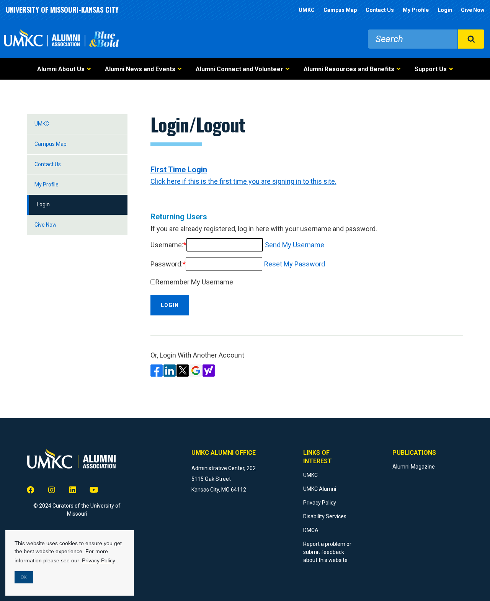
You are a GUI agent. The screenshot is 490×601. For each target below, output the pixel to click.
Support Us (431, 69)
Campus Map (340, 10)
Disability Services (324, 516)
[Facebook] (30, 490)
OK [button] (24, 577)
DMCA (310, 530)
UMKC (307, 10)
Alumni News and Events (140, 69)
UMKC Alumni (319, 489)
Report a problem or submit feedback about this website (327, 552)
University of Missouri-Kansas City (62, 10)
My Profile (416, 10)
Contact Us (380, 10)
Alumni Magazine (413, 467)
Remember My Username (194, 282)
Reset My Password (294, 264)
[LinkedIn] (73, 490)
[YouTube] (94, 490)
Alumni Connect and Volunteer (239, 69)
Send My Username (294, 245)
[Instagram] (52, 490)
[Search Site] (470, 39)
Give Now (472, 10)
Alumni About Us (61, 69)
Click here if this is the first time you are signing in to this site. (243, 181)
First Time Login (178, 169)
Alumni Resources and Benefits (349, 69)
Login (445, 10)
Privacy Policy (319, 503)
